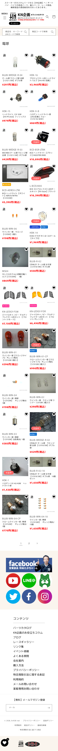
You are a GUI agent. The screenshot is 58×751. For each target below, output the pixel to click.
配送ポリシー (29, 725)
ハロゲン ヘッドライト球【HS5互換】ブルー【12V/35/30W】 (40, 116)
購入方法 (18, 665)
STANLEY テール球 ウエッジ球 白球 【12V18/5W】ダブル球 (42, 445)
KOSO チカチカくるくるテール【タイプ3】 (43, 237)
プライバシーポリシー (26, 670)
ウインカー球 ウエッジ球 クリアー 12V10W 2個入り (42, 401)
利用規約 (18, 679)
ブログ (17, 637)
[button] (4, 18)
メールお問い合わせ (25, 684)
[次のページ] (37, 543)
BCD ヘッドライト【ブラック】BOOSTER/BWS (41, 154)
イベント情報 (21, 651)
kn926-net (15, 720)
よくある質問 (21, 656)
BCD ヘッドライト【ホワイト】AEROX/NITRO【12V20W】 (13, 195)
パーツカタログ (22, 628)
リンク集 (18, 646)
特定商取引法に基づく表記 (30, 729)
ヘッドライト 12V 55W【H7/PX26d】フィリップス (14, 115)
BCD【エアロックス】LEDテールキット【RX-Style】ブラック (43, 190)
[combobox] (15, 32)
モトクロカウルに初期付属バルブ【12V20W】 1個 (14, 275)
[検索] (25, 32)
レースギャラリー (23, 642)
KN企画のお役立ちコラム (28, 632)
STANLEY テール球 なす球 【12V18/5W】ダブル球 (40, 265)
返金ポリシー (48, 720)
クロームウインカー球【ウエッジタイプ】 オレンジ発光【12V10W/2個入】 (42, 361)
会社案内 (18, 660)
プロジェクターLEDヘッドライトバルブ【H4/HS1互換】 (42, 79)
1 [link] (21, 543)
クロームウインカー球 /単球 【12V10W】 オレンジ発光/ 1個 (14, 523)
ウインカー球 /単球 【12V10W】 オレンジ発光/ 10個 (42, 522)
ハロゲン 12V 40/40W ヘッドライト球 (14, 484)
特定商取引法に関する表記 (29, 674)
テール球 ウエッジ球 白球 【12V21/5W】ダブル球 (13, 79)
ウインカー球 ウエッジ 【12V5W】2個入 (12, 233)
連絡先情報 (41, 725)
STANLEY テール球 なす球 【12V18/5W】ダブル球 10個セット (43, 476)
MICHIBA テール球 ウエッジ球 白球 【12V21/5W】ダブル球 (15, 154)
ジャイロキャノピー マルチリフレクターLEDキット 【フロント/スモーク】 (14, 317)
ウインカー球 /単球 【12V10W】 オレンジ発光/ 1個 (14, 400)
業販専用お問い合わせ (26, 688)
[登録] (48, 707)
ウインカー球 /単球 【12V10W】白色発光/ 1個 (13, 438)
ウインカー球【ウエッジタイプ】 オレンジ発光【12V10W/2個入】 (14, 357)
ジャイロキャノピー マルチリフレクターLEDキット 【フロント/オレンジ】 (42, 316)
